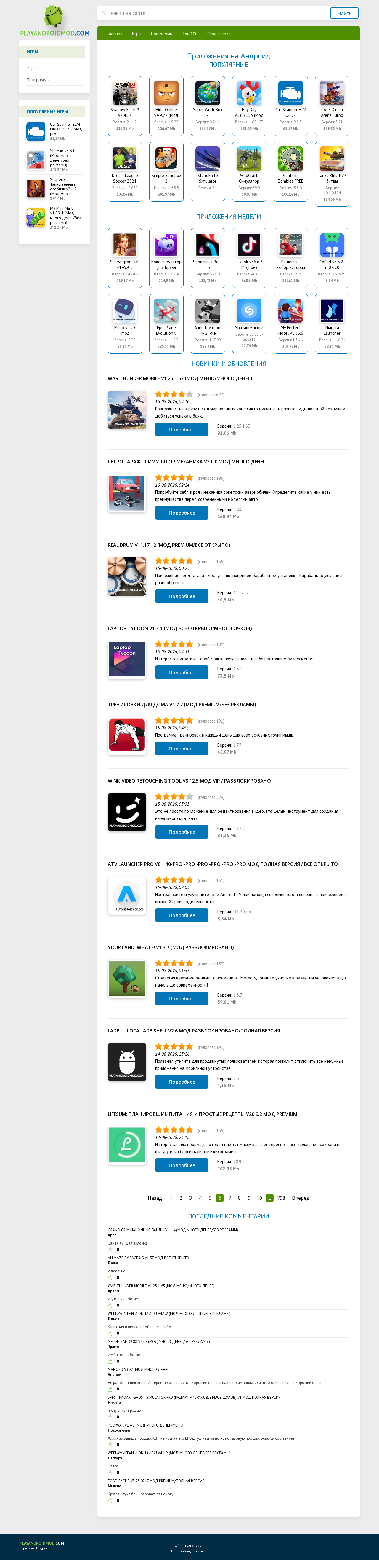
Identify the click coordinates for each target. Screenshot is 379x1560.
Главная (115, 33)
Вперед (300, 1198)
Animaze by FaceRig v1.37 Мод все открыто (148, 1258)
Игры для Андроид (41, 1545)
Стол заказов (220, 33)
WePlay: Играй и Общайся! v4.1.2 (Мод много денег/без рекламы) (169, 1313)
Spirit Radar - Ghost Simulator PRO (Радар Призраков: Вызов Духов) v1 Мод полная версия (194, 1397)
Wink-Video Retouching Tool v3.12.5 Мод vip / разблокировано (189, 780)
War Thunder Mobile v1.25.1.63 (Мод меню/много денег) (180, 378)
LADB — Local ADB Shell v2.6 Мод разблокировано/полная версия (194, 1030)
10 (259, 1198)
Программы (38, 79)
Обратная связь (188, 1545)
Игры (31, 68)
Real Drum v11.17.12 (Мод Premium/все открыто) (169, 545)
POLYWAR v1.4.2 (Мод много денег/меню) (146, 1425)
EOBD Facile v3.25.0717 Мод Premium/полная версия (156, 1480)
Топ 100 (189, 33)
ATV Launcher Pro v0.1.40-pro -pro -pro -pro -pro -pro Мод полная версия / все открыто (223, 864)
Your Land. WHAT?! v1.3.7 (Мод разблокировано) (171, 947)
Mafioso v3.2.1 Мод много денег (138, 1369)
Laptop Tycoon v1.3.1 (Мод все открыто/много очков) (180, 628)
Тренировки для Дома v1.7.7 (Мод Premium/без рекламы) (182, 704)
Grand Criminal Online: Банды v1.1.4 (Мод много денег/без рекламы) (173, 1230)
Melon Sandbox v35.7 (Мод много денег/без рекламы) (159, 1341)
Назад (155, 1198)
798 (281, 1198)
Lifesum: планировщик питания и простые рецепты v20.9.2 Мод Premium (202, 1114)
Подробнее (181, 429)
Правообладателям (187, 1551)
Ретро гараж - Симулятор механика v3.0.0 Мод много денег (187, 461)
